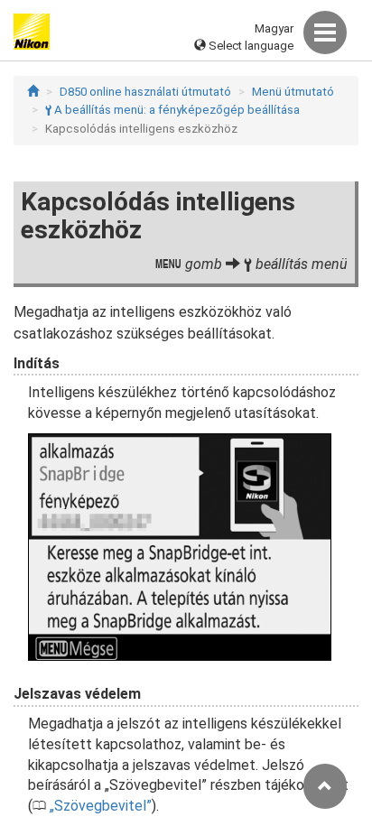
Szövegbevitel (100, 805)
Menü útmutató (293, 91)
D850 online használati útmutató (145, 91)
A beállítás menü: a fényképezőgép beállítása (172, 109)
